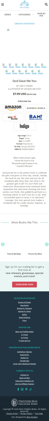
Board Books (29, 23)
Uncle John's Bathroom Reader (24, 364)
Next (46, 244)
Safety (24, 315)
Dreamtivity (24, 355)
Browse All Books (24, 302)
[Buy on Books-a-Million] (36, 117)
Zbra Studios (32, 417)
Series (7, 15)
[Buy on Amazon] (13, 108)
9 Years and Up (24, 341)
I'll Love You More (35, 254)
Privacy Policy (26, 414)
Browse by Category (24, 308)
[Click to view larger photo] (24, 45)
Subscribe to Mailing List (24, 381)
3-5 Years (24, 335)
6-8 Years (24, 338)
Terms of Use (12, 414)
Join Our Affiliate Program (24, 384)
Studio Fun (24, 358)
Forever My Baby (14, 254)
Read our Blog (24, 378)
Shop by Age (41, 15)
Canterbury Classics (24, 352)
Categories (24, 15)
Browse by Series (24, 311)
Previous (2, 244)
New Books (24, 305)
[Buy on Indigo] (24, 126)
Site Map (39, 414)
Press (24, 321)
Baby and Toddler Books (24, 332)
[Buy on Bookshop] (13, 117)
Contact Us (24, 375)
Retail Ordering (24, 318)
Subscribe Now (24, 284)
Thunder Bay (24, 361)
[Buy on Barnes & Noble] (36, 108)
